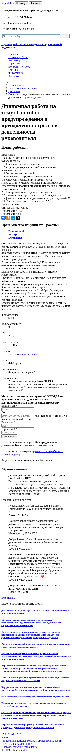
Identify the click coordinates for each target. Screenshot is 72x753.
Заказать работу (17, 60)
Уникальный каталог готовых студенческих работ (31, 740)
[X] (18, 218)
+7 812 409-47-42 (11, 734)
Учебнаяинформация (15, 71)
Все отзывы (8, 597)
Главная (13, 54)
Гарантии (14, 63)
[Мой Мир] (13, 218)
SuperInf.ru (23, 749)
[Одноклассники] (8, 218)
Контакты (14, 76)
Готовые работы (18, 57)
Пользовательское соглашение (19, 746)
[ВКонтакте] (3, 218)
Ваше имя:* (8, 422)
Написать (7, 737)
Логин (5, 412)
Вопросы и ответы (19, 66)
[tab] (16, 231)
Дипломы (14, 91)
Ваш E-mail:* (9, 405)
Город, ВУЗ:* (9, 429)
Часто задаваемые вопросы (17, 743)
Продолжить (9, 436)
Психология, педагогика (23, 88)
